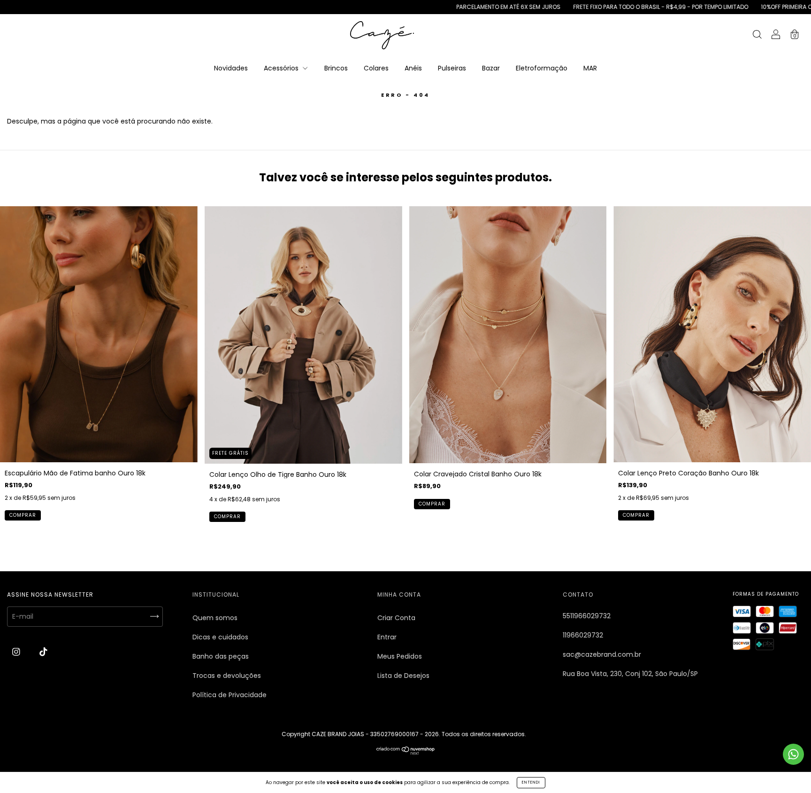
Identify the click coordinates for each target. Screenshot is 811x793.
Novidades (231, 68)
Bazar (491, 68)
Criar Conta (396, 617)
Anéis (413, 68)
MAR (590, 68)
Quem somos (214, 617)
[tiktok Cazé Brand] (43, 652)
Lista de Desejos (403, 675)
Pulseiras (452, 68)
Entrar (387, 637)
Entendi (531, 782)
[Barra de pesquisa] (757, 35)
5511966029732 (587, 616)
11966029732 (583, 635)
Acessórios (282, 68)
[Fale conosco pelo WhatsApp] (793, 754)
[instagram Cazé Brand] (17, 652)
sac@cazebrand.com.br (602, 654)
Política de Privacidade (229, 695)
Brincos (336, 68)
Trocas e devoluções (226, 675)
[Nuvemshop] (405, 752)
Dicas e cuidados (220, 637)
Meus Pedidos (399, 656)
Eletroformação (541, 68)
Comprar (22, 515)
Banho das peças (220, 656)
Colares (376, 68)
